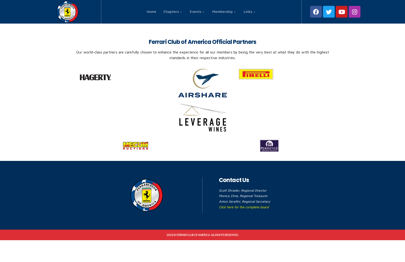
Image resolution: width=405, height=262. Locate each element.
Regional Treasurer (254, 196)
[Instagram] (354, 12)
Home (151, 12)
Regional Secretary (256, 201)
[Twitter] (329, 12)
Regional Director (253, 190)
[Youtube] (342, 12)
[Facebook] (316, 12)
